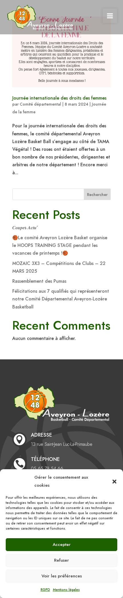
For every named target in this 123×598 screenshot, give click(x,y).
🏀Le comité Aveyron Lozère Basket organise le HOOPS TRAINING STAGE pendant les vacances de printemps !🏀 (59, 245)
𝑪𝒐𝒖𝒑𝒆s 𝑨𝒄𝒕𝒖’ (25, 227)
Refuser (61, 560)
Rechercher (97, 194)
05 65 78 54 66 (47, 468)
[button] (114, 481)
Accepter (62, 544)
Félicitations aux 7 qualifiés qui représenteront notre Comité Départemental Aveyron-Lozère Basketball (60, 299)
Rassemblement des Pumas (39, 281)
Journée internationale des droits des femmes (59, 98)
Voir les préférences (61, 576)
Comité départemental (40, 104)
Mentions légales (66, 589)
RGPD (45, 589)
